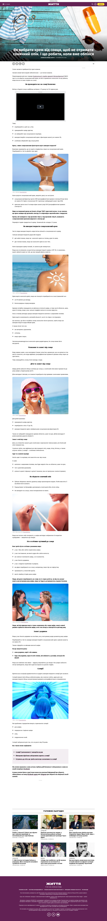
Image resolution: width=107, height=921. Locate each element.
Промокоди (85, 889)
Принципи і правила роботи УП (73, 889)
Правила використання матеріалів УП (54, 889)
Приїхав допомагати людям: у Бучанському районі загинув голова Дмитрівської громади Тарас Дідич (53, 835)
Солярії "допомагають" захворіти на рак (29, 752)
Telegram (43, 774)
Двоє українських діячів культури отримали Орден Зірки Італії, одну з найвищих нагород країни (81, 834)
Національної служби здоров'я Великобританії (48, 76)
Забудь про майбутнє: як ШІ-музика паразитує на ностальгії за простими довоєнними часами (53, 861)
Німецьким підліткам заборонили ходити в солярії (32, 755)
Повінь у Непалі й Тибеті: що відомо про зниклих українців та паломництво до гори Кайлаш (24, 834)
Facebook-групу (32, 774)
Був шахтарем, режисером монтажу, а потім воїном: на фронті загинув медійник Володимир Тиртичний (81, 861)
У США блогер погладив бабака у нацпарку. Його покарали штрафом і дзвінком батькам (25, 861)
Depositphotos (23, 192)
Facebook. (27, 769)
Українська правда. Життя (48, 57)
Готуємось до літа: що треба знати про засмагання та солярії (36, 759)
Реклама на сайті (23, 889)
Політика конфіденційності (36, 889)
